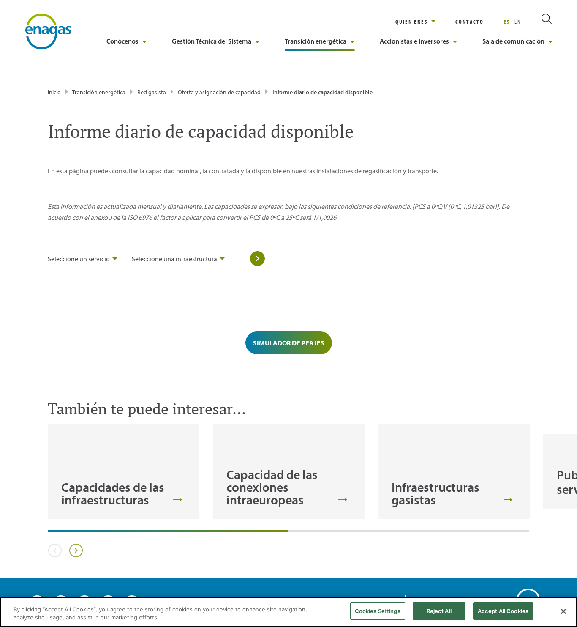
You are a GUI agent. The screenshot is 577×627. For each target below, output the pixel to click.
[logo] (48, 31)
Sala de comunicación (513, 41)
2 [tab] (292, 534)
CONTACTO (469, 21)
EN (517, 21)
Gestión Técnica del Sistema (211, 41)
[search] (536, 22)
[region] (425, 22)
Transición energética (315, 41)
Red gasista (151, 92)
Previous (55, 550)
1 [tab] (52, 534)
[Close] (563, 611)
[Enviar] (253, 259)
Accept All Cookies (503, 611)
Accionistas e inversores (414, 41)
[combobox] (83, 259)
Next (76, 550)
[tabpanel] (123, 471)
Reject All (439, 611)
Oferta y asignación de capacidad (220, 92)
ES (507, 21)
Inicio (54, 92)
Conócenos (122, 41)
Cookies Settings (377, 611)
